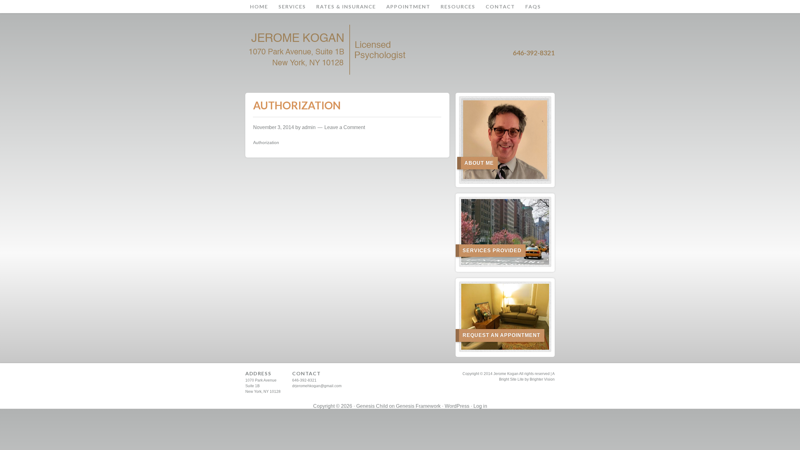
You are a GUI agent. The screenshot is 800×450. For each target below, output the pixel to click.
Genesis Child (372, 406)
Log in (480, 406)
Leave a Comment (344, 127)
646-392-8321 (304, 380)
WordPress (457, 406)
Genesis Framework (418, 406)
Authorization (266, 142)
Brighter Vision (542, 379)
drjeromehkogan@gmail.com (317, 386)
